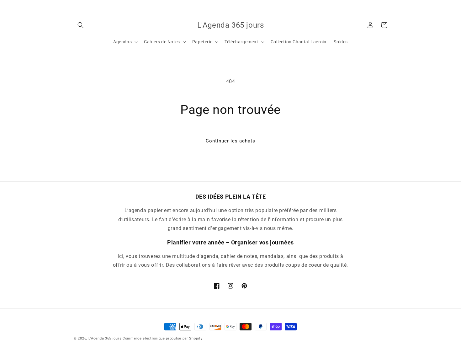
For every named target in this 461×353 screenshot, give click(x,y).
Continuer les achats (230, 141)
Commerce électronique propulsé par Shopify (162, 338)
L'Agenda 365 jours (105, 338)
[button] (80, 25)
